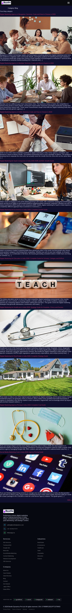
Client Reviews (7, 575)
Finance (40, 558)
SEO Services (7, 542)
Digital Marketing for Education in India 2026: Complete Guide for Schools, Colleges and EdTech (32, 258)
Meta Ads (6, 550)
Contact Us (32, 609)
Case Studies (7, 573)
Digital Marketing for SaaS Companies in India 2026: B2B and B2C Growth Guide (27, 161)
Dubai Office (6, 589)
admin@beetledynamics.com (15, 525)
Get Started (6, 584)
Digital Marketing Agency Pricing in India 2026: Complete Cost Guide (23, 405)
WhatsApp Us (11, 532)
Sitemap (25, 609)
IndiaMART (50, 599)
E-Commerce (41, 545)
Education (40, 556)
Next (69, 500)
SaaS (39, 550)
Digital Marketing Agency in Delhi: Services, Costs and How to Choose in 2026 (26, 112)
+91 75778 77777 (12, 529)
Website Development (9, 558)
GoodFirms (19, 599)
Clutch (29, 599)
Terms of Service (16, 609)
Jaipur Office (6, 586)
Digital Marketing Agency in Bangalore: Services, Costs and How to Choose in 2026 (28, 14)
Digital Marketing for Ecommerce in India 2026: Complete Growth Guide (23, 209)
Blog (4, 578)
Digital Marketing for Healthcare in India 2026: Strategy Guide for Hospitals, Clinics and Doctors (31, 307)
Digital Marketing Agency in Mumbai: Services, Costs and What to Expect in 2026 (27, 63)
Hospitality (41, 553)
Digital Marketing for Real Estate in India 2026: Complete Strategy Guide (24, 356)
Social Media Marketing (9, 553)
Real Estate (41, 542)
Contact (5, 581)
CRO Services (7, 561)
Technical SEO (7, 545)
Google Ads (6, 548)
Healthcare (41, 548)
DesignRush (39, 599)
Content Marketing (8, 556)
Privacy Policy (6, 609)
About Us (5, 570)
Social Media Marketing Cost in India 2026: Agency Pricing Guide (21, 452)
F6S (59, 599)
